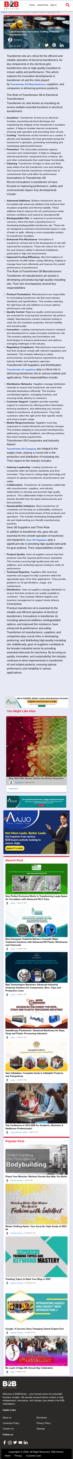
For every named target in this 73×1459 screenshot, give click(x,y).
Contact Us (8, 1428)
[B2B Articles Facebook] (5, 1442)
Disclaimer (41, 1417)
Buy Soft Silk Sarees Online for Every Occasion (36, 778)
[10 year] (36, 802)
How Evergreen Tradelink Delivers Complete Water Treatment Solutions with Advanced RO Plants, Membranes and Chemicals (36, 942)
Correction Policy (11, 1423)
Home (32, 5)
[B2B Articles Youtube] (21, 1442)
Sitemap (40, 1428)
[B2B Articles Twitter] (15, 1442)
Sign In (53, 5)
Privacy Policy (43, 1423)
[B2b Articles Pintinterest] (55, 45)
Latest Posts (42, 5)
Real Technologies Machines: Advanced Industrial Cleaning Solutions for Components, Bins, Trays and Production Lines (33, 987)
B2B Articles (57, 1452)
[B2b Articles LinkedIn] (62, 45)
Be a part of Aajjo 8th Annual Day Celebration (29, 1368)
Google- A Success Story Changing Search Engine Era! (34, 1329)
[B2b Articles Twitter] (47, 45)
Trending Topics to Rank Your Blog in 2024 (27, 1279)
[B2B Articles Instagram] (10, 1442)
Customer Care (33, 1455)
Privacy (18, 1455)
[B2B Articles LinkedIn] (26, 1442)
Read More (13, 789)
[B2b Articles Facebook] (40, 45)
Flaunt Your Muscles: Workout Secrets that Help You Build (36, 1176)
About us (7, 1417)
